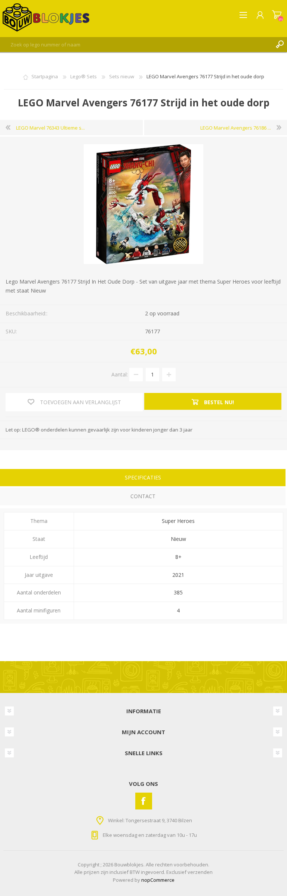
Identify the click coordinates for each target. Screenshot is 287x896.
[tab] (143, 478)
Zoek (279, 44)
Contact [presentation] (142, 496)
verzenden (200, 872)
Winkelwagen (276, 15)
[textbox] (136, 44)
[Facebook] (143, 801)
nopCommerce (158, 880)
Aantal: (119, 374)
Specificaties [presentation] (143, 477)
